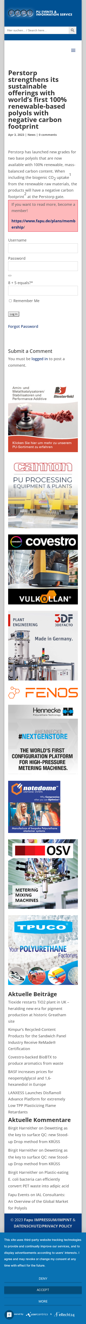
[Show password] (9, 275)
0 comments (48, 135)
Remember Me (25, 300)
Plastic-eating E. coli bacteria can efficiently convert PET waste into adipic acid (38, 1179)
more (43, 1301)
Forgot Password (23, 326)
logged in (40, 358)
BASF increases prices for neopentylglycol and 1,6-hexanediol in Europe (30, 1078)
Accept (43, 1290)
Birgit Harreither (23, 1128)
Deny (43, 1279)
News (31, 135)
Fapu (29, 1219)
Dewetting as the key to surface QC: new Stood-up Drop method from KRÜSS (38, 1135)
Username (17, 240)
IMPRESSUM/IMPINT (53, 1219)
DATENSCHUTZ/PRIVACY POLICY (43, 1226)
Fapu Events (18, 1194)
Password (16, 258)
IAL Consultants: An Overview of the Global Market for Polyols (38, 1201)
